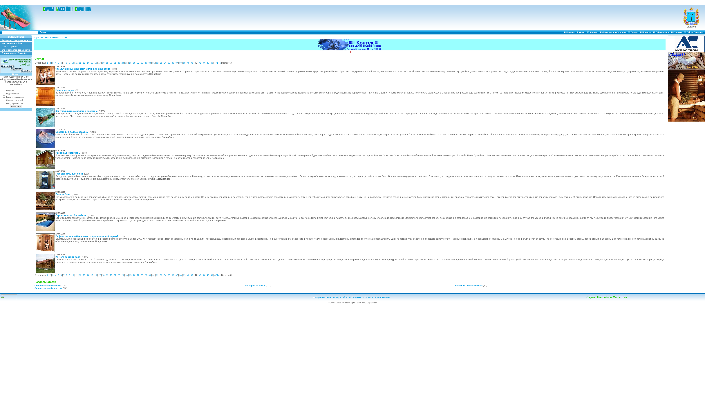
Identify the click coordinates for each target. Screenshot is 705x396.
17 (99, 63)
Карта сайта (341, 297)
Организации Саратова (614, 32)
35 (169, 63)
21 (115, 63)
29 (146, 63)
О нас (582, 32)
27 (138, 63)
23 (123, 63)
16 (96, 63)
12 (80, 63)
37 (177, 63)
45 (208, 63)
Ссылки (369, 297)
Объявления (662, 32)
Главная (570, 32)
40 (188, 63)
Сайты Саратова (695, 32)
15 (92, 63)
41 (192, 63)
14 (88, 63)
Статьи (634, 32)
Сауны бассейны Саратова (46, 37)
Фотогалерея (383, 297)
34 (165, 63)
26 (134, 63)
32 (157, 63)
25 (130, 63)
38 (180, 63)
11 (76, 63)
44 (204, 63)
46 (212, 63)
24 (126, 63)
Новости (646, 32)
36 (173, 63)
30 (150, 63)
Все (219, 63)
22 (119, 63)
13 (84, 63)
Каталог (594, 32)
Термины (356, 297)
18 (103, 63)
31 (153, 63)
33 (161, 63)
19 (107, 63)
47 (215, 63)
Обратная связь (323, 297)
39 (184, 63)
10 (73, 63)
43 (200, 63)
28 (142, 63)
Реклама (677, 32)
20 (111, 63)
